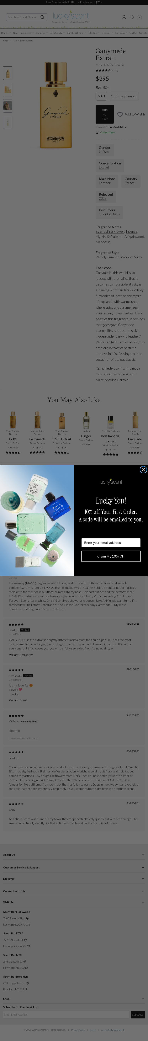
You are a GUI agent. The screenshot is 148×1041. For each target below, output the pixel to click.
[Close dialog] (143, 469)
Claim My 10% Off (111, 556)
